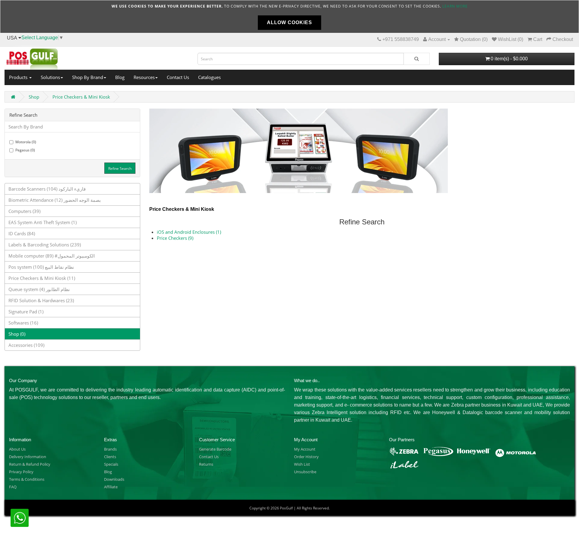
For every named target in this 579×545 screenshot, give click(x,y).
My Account (304, 449)
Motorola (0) (25, 141)
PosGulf (286, 508)
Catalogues (209, 77)
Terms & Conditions (26, 479)
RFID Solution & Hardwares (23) (41, 300)
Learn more (455, 6)
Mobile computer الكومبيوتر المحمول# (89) (51, 256)
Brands (110, 449)
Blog (120, 77)
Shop (34, 97)
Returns (206, 464)
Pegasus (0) (25, 150)
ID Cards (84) (21, 233)
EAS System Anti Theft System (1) (42, 222)
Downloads (114, 479)
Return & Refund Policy (29, 464)
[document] (289, 16)
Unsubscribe (305, 471)
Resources (144, 77)
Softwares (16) (23, 323)
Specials (111, 464)
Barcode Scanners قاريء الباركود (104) (47, 189)
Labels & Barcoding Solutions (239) (44, 245)
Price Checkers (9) (175, 238)
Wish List (302, 464)
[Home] (96, 57)
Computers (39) (24, 211)
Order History (306, 456)
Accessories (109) (26, 345)
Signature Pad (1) (25, 312)
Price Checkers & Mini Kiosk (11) (41, 278)
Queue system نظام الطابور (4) (39, 289)
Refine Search (119, 168)
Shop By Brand (87, 77)
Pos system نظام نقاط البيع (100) (41, 267)
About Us (17, 449)
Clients (110, 456)
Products (19, 77)
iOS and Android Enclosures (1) (189, 232)
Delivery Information (27, 456)
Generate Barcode (215, 449)
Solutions (50, 77)
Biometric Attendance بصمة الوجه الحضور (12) (54, 200)
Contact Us (178, 77)
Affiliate (111, 487)
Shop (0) (16, 334)
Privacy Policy (21, 471)
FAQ (13, 487)
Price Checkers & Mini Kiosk (81, 97)
